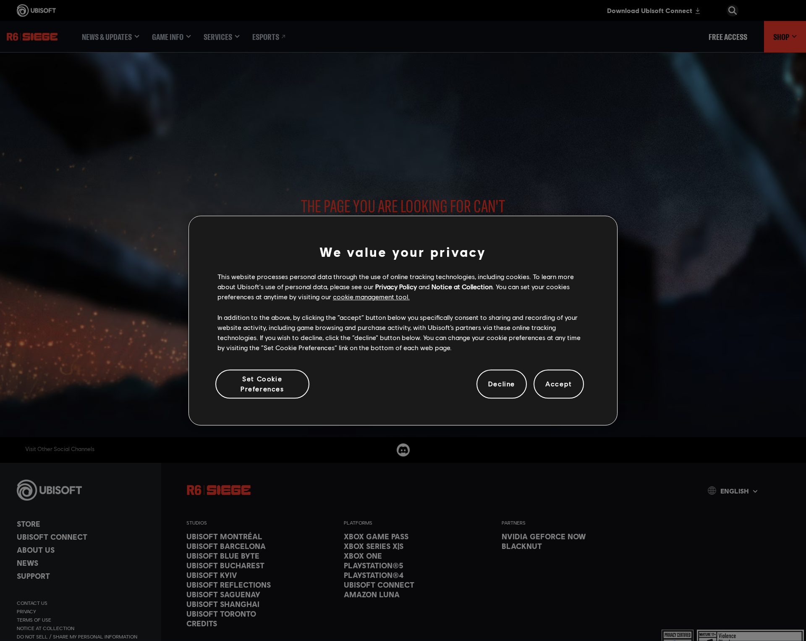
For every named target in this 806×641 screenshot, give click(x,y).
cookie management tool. (371, 297)
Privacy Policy (396, 286)
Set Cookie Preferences (262, 384)
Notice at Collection (462, 286)
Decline (501, 384)
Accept (558, 384)
